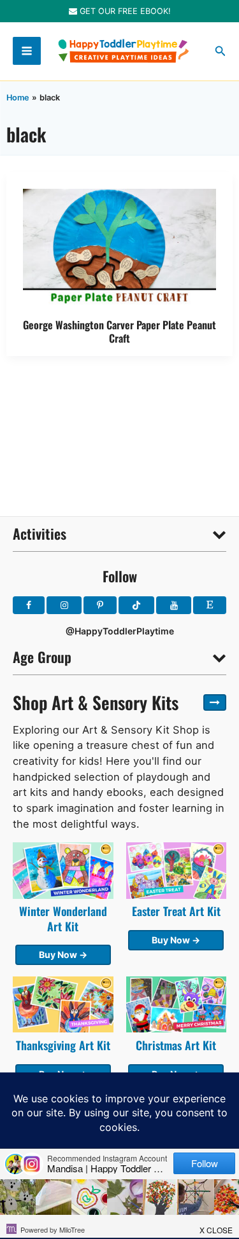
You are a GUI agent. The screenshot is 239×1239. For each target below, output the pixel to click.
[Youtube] (173, 605)
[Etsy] (209, 605)
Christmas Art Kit (176, 1045)
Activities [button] (39, 533)
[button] (220, 51)
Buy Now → (63, 954)
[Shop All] (214, 702)
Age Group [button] (42, 657)
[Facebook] (29, 605)
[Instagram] (64, 605)
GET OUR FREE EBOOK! (124, 11)
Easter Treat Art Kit (176, 911)
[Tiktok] (136, 605)
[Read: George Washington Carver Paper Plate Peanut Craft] (119, 247)
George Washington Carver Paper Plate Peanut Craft (119, 331)
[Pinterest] (100, 605)
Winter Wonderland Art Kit (63, 918)
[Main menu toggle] (27, 51)
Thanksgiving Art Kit (63, 1045)
